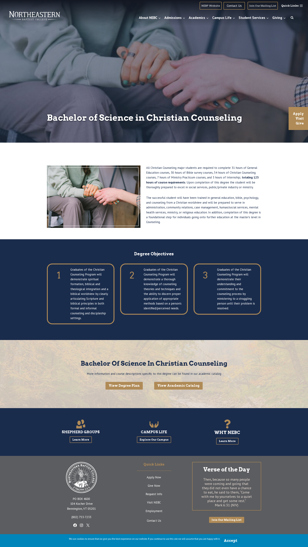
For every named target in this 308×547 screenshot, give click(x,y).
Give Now (154, 486)
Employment (154, 511)
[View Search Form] (292, 18)
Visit (300, 118)
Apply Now (154, 477)
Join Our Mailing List (262, 5)
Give (300, 123)
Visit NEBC (154, 502)
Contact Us (154, 521)
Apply (298, 114)
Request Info (154, 494)
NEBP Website (210, 5)
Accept (230, 540)
